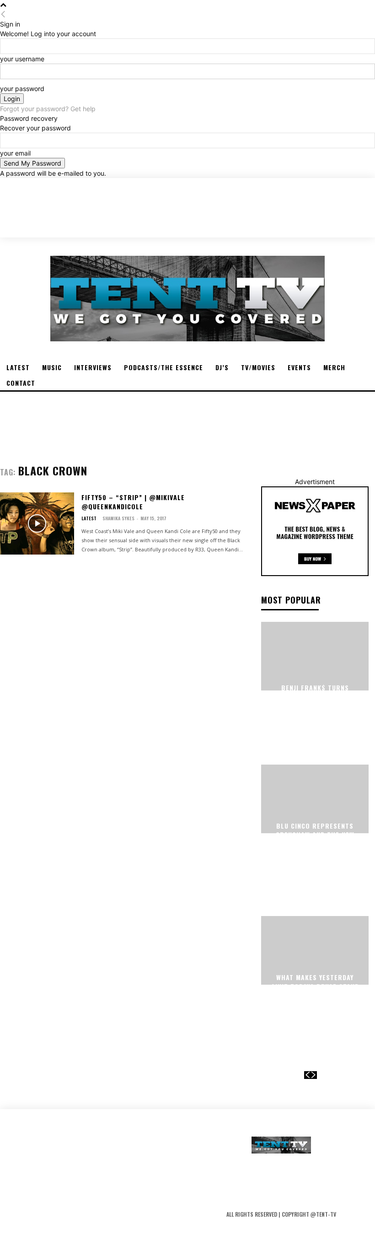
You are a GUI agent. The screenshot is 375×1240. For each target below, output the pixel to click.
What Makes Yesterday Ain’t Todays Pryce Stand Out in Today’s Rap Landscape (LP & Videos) (315, 990)
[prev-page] (307, 1075)
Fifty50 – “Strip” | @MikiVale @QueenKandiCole (133, 501)
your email (15, 153)
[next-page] (314, 1075)
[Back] (3, 14)
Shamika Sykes (118, 518)
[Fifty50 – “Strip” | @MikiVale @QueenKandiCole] (37, 523)
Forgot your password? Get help (48, 109)
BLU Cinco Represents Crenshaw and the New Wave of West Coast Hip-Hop (315, 839)
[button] (326, 207)
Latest (88, 518)
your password (22, 88)
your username (22, 59)
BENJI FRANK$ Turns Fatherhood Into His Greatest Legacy (315, 696)
